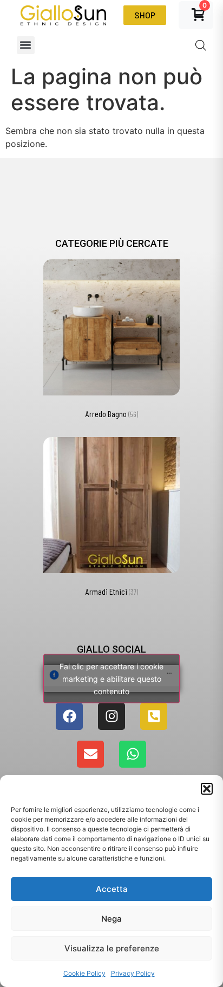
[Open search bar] (200, 45)
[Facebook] (69, 716)
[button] (206, 788)
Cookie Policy (84, 973)
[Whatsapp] (132, 754)
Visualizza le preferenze (111, 948)
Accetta (112, 889)
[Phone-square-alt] (153, 716)
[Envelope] (90, 754)
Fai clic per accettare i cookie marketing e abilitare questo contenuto (111, 678)
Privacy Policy (133, 973)
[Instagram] (111, 716)
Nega (111, 919)
